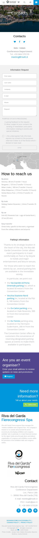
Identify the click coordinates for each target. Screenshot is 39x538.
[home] (12, 2)
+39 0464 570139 (30, 505)
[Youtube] (30, 510)
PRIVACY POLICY (26, 522)
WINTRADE (24, 530)
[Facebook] (18, 510)
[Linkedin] (24, 510)
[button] (18, 2)
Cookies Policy (13, 522)
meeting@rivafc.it (19, 57)
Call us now (32, 405)
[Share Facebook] (19, 42)
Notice (28, 141)
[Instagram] (35, 510)
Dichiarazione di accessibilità (19, 520)
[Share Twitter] (24, 42)
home (16, 48)
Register (9, 376)
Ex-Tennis (15, 321)
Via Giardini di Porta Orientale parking (18, 284)
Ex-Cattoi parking (19, 308)
